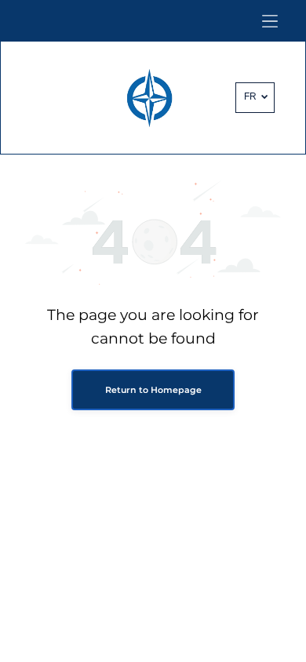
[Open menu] (270, 21)
